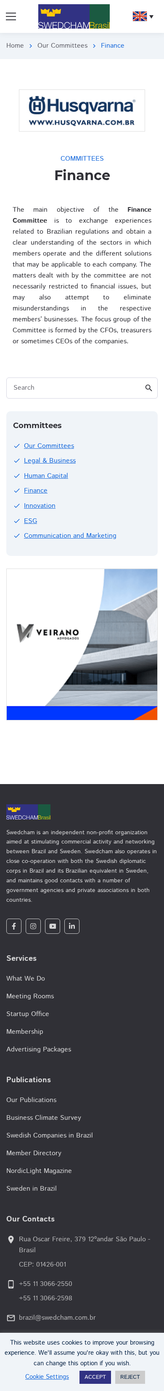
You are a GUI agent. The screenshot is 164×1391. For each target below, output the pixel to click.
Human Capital (46, 476)
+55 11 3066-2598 (45, 1298)
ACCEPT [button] (95, 1377)
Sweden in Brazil (31, 1189)
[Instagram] (33, 926)
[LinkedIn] (71, 926)
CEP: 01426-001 (42, 1265)
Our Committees (62, 46)
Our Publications (31, 1100)
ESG (30, 521)
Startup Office (27, 1014)
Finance (36, 491)
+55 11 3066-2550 (45, 1284)
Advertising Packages (38, 1049)
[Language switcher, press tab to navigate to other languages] (143, 16)
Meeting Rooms (30, 996)
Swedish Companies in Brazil (49, 1135)
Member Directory (33, 1153)
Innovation (40, 506)
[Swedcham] (82, 812)
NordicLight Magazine (39, 1171)
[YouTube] (52, 926)
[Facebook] (13, 926)
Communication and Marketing (70, 536)
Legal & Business (50, 461)
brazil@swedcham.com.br (57, 1318)
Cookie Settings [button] (47, 1376)
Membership (24, 1032)
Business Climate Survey (43, 1118)
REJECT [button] (130, 1377)
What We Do (25, 979)
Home (15, 46)
